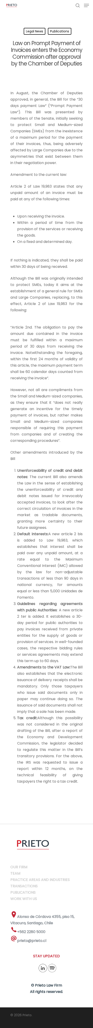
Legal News (34, 31)
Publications (59, 31)
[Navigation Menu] (86, 5)
